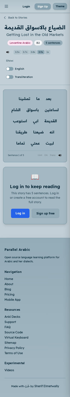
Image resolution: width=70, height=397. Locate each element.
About (8, 284)
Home (8, 279)
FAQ (7, 327)
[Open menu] (6, 6)
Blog (7, 289)
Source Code (13, 332)
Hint (40, 155)
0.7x (25, 52)
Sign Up (43, 6)
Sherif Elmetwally (46, 386)
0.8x (33, 52)
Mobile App (12, 299)
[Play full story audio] (7, 52)
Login (26, 6)
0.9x (41, 52)
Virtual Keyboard (16, 337)
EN (46, 155)
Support (10, 322)
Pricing (9, 294)
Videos (9, 370)
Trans (52, 155)
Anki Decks (12, 317)
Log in (20, 213)
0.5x (17, 52)
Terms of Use (13, 353)
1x (47, 52)
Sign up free (45, 213)
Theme (60, 6)
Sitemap (10, 342)
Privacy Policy (14, 348)
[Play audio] (60, 155)
